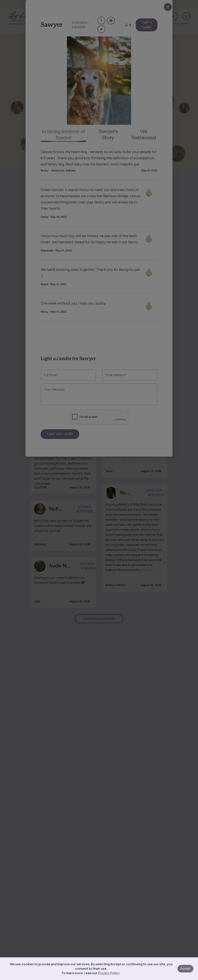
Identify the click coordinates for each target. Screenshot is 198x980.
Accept (185, 968)
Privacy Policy (108, 973)
